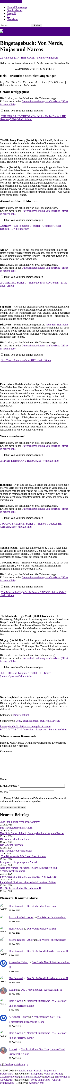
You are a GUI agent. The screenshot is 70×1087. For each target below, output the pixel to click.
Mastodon (37, 1076)
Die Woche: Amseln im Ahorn (16, 827)
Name (4, 779)
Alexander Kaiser (18, 962)
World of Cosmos (52, 1073)
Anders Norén (36, 1082)
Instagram (25, 1076)
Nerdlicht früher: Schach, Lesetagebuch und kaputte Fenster (32, 833)
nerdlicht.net (6, 34)
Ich (8, 16)
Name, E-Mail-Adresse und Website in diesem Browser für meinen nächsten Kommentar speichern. (33, 800)
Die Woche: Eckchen (11, 844)
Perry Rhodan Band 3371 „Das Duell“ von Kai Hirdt (28, 876)
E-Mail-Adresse (9, 785)
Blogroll (11, 13)
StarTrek (44, 720)
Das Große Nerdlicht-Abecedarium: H (20, 888)
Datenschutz (6, 1073)
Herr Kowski (28, 57)
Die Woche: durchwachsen (14, 839)
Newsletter (12, 19)
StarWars (55, 720)
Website (4, 791)
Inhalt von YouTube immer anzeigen (23, 110)
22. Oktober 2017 (9, 57)
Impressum (50, 1070)
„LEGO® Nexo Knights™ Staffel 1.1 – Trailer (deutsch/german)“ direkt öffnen (25, 674)
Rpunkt (13, 989)
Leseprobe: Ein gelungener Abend (18, 862)
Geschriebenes (14, 10)
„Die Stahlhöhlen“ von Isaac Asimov (20, 821)
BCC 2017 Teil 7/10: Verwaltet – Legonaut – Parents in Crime (33, 729)
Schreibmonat (62, 1076)
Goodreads (6, 1079)
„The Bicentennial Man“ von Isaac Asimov (23, 856)
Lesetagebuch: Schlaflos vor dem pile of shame (25, 726)
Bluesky (48, 1076)
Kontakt (38, 1070)
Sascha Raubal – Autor (21, 917)
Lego (18, 720)
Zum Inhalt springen (11, 1)
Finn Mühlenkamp (17, 7)
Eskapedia (36, 1073)
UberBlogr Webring (14, 1064)
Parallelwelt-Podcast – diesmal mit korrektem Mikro (28, 882)
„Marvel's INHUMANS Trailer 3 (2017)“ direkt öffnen (29, 460)
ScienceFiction (30, 720)
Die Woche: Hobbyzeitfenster (16, 850)
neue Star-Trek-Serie (57, 324)
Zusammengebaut (9, 1076)
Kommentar (7, 751)
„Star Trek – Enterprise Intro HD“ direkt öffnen (25, 360)
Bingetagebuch (21, 715)
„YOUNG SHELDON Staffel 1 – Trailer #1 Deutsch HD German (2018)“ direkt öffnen (31, 525)
